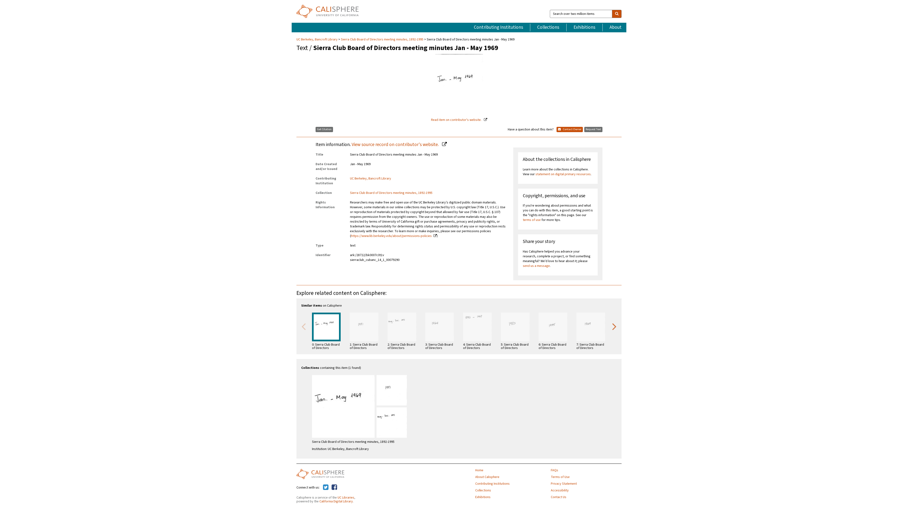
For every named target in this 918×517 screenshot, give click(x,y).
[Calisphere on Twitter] (325, 487)
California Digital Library (336, 501)
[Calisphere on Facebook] (334, 487)
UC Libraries (346, 497)
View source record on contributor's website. (396, 144)
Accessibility (560, 490)
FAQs (554, 470)
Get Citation (324, 129)
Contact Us (558, 497)
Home (479, 470)
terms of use (532, 220)
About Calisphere (487, 477)
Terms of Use (560, 477)
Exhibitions (584, 27)
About (616, 27)
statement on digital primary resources (563, 174)
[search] (617, 14)
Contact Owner (571, 129)
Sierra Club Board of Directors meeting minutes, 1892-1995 (382, 39)
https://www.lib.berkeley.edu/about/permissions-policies (391, 236)
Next (614, 326)
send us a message (536, 266)
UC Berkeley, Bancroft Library (317, 39)
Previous (303, 326)
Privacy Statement (564, 483)
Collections (548, 27)
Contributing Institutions (498, 27)
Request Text (593, 129)
